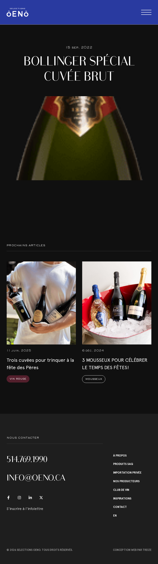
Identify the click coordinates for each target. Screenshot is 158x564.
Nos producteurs (126, 481)
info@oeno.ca (36, 478)
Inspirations (122, 498)
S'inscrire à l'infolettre (25, 508)
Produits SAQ (123, 464)
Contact (120, 507)
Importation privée (127, 472)
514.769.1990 (27, 459)
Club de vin (121, 490)
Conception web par (132, 549)
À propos (120, 455)
